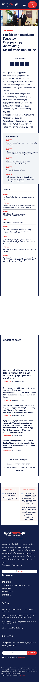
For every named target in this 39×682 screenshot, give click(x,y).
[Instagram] (22, 679)
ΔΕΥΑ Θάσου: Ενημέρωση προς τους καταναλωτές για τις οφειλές (18, 162)
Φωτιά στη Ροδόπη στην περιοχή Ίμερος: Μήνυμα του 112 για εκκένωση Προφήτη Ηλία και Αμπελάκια (19, 374)
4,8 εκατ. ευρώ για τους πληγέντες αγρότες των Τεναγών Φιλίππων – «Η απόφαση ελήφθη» (22, 153)
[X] (17, 64)
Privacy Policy (21, 657)
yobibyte (22, 675)
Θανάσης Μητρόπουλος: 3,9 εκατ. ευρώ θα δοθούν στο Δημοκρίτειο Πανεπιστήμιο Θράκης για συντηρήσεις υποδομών (19, 241)
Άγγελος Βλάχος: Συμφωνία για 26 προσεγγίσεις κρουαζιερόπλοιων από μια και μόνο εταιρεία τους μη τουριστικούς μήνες (19, 259)
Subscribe (31, 653)
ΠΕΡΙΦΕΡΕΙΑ (8, 30)
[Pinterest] (22, 64)
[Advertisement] (19, 315)
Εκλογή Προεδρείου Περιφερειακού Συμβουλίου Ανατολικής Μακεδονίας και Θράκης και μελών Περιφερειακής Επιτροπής (19, 444)
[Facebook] (12, 64)
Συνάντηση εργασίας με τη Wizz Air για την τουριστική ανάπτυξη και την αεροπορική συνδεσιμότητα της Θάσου (20, 179)
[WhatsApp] (27, 64)
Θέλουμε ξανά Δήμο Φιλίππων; (16, 170)
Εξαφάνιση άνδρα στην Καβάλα (9, 498)
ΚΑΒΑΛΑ (9, 140)
